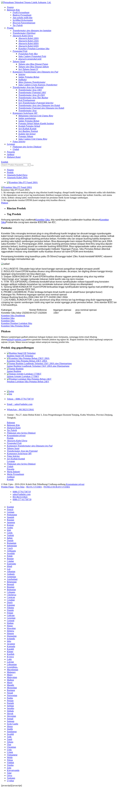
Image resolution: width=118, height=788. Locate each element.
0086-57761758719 (20, 399)
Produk (10, 172)
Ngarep (10, 170)
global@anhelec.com (16, 339)
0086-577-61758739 (22, 499)
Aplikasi (11, 477)
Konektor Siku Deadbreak (13, 315)
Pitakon (4, 203)
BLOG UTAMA (34, 487)
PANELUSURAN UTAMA (57, 487)
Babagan (11, 422)
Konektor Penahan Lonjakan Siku (16, 323)
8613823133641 (20, 409)
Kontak (10, 479)
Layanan (11, 461)
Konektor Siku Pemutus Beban (15, 326)
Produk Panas (7, 487)
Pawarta (10, 469)
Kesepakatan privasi (75, 484)
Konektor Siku (42, 219)
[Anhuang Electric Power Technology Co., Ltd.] (26, 2)
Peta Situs (20, 487)
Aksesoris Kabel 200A (17, 177)
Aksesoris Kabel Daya (17, 175)
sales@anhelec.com (19, 404)
